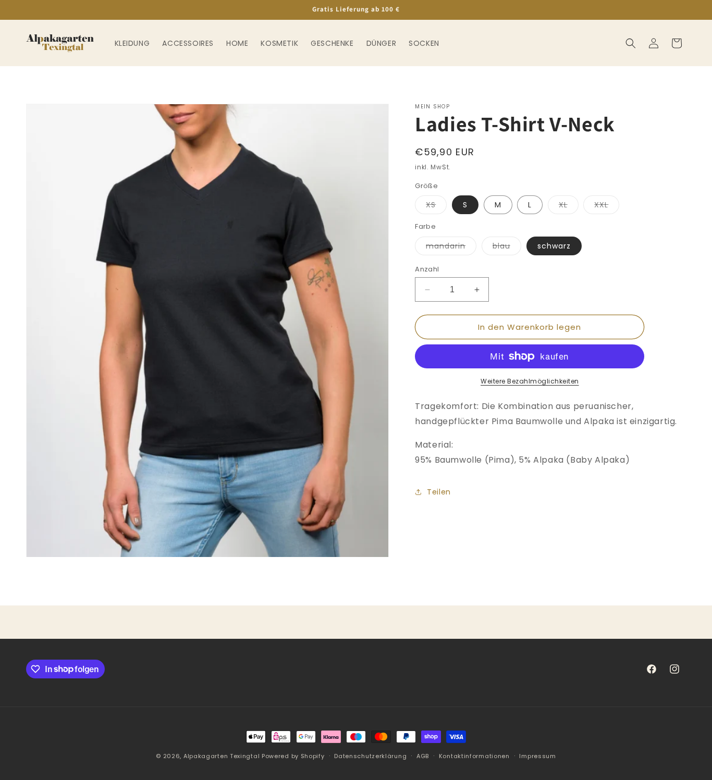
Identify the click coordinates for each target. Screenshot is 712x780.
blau (507, 247)
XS (436, 206)
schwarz (554, 246)
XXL (606, 206)
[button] (630, 43)
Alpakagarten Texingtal (221, 756)
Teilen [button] (439, 492)
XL (569, 206)
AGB (422, 755)
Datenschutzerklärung (370, 755)
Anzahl (427, 269)
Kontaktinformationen (474, 755)
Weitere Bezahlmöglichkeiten (530, 381)
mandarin (451, 247)
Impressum (537, 755)
